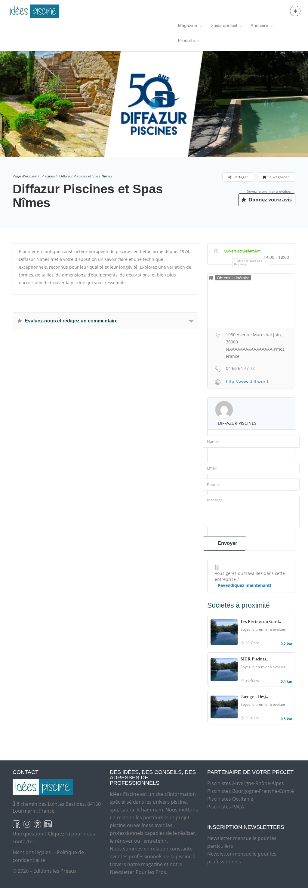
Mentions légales (32, 852)
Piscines (48, 176)
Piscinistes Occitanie (230, 799)
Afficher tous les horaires (248, 262)
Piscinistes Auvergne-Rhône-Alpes (245, 783)
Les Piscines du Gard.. (261, 621)
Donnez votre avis (270, 199)
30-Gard (252, 642)
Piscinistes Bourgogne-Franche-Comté (250, 791)
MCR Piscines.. (254, 659)
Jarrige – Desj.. (254, 696)
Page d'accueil (25, 176)
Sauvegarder (278, 177)
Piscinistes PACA (225, 806)
